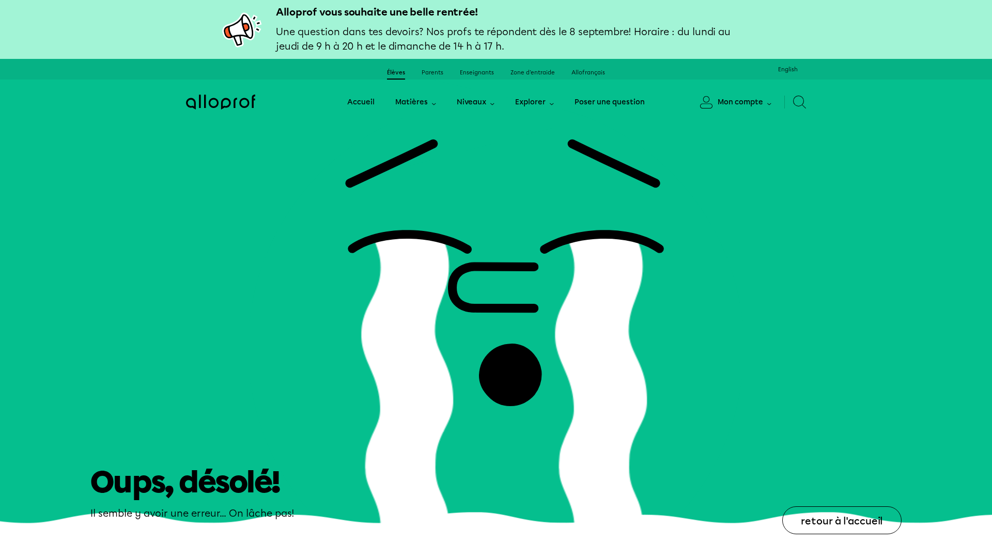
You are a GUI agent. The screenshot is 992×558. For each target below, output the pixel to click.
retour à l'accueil (842, 521)
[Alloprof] (220, 102)
